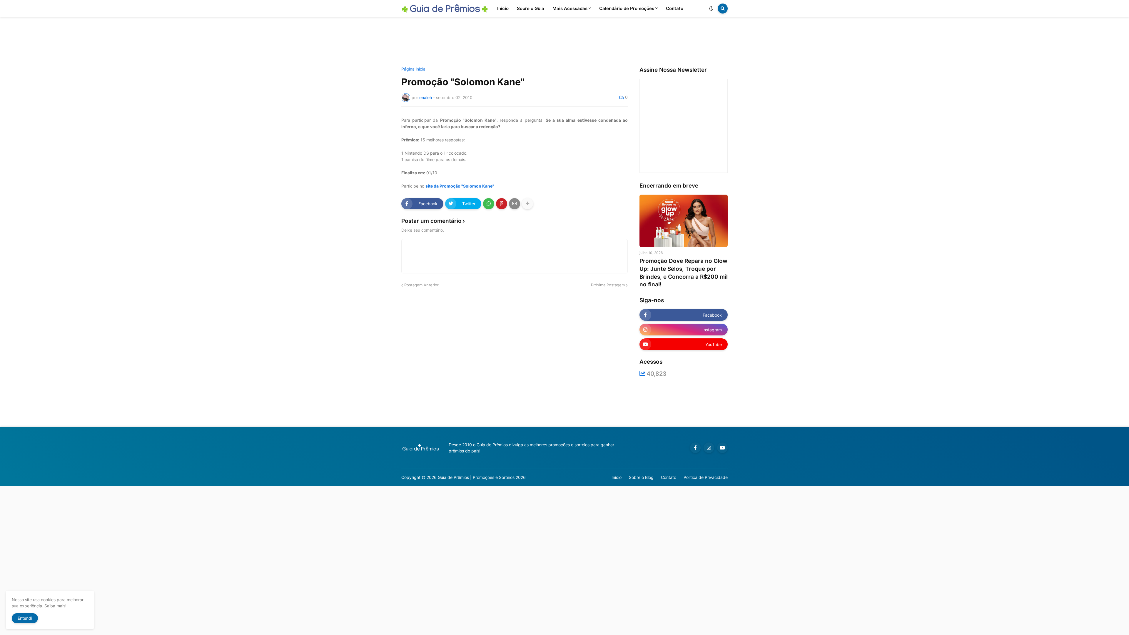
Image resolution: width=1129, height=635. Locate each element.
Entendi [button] (25, 618)
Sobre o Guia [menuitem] (530, 8)
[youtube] (722, 447)
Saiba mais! (55, 605)
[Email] (514, 203)
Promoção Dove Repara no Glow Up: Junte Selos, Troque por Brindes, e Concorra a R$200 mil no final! (683, 273)
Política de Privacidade (706, 477)
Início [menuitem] (503, 8)
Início (617, 477)
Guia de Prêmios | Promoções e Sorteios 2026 (482, 477)
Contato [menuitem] (674, 8)
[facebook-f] (695, 447)
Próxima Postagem (608, 285)
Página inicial (413, 69)
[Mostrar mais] (527, 203)
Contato (668, 477)
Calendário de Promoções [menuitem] (626, 8)
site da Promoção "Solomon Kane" (459, 185)
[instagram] (709, 447)
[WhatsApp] (488, 203)
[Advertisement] (564, 42)
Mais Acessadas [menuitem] (569, 8)
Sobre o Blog (641, 477)
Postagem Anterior (421, 285)
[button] (711, 9)
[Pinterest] (501, 203)
